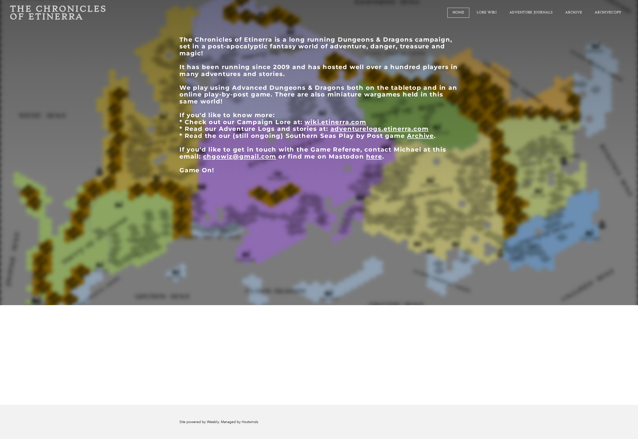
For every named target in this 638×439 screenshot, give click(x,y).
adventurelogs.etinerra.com (379, 128)
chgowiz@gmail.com (239, 156)
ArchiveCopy (608, 12)
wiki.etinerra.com (335, 122)
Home (458, 12)
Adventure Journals (531, 12)
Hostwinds (250, 422)
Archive (573, 12)
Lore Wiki (486, 12)
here (374, 156)
